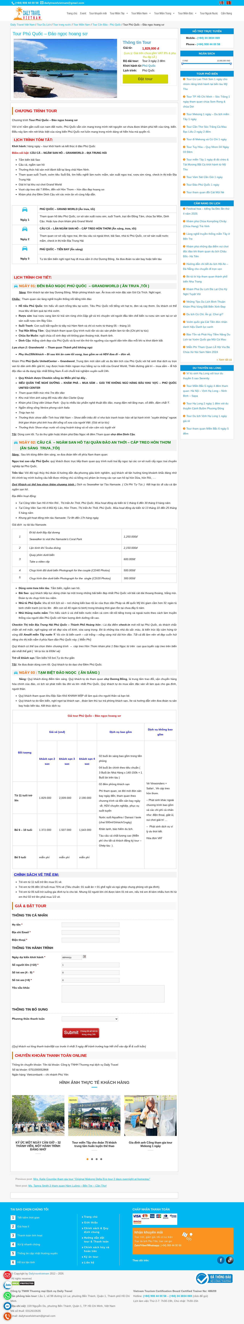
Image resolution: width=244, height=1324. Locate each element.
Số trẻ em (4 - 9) (23, 972)
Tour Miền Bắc (185, 13)
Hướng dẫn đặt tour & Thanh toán (96, 1239)
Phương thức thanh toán (28, 1018)
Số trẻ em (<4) (22, 980)
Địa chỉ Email (21, 932)
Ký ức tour (91, 1256)
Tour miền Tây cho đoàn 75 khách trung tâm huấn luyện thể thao (94, 1144)
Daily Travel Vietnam (26, 13)
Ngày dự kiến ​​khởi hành (28, 957)
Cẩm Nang (226, 13)
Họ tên (17, 924)
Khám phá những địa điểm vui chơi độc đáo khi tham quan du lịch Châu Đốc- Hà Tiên (206, 251)
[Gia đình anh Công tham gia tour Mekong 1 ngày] (150, 1115)
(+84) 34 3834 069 (208, 37)
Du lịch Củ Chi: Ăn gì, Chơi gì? (204, 314)
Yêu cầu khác (21, 987)
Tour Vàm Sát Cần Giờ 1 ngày (204, 177)
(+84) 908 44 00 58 (27, 2)
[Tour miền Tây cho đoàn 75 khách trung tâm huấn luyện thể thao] (94, 1115)
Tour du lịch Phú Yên (145, 1241)
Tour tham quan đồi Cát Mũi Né (205, 192)
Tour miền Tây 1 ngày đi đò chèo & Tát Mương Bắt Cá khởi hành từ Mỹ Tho (206, 164)
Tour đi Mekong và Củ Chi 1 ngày (206, 139)
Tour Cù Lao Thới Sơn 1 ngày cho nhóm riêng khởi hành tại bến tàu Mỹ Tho (205, 84)
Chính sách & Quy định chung (96, 1230)
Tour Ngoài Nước (209, 13)
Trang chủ (72, 13)
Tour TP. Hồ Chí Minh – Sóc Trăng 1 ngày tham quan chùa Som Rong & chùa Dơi (206, 101)
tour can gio (165, 1241)
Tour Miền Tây (117, 13)
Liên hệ (89, 1262)
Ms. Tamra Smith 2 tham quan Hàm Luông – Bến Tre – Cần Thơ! (67, 1185)
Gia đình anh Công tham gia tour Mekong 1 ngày (150, 1144)
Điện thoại (19, 939)
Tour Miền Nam (139, 13)
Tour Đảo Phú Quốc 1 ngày (202, 184)
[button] (87, 1159)
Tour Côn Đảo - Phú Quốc (106, 24)
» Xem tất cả (224, 359)
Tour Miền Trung (162, 13)
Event (83, 13)
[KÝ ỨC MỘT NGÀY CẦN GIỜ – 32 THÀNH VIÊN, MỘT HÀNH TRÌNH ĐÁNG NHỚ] (38, 1115)
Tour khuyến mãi (98, 13)
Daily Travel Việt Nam (22, 24)
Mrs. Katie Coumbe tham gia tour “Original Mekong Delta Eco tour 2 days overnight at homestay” (91, 1179)
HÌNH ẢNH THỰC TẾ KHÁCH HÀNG (94, 1082)
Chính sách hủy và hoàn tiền (96, 1249)
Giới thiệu (91, 1222)
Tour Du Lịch (44, 24)
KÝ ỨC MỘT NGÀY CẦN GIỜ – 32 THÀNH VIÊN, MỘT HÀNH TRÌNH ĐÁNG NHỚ (38, 1146)
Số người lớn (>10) (25, 964)
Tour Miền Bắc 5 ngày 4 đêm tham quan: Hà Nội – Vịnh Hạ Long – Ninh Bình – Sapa (205, 390)
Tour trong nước (62, 24)
